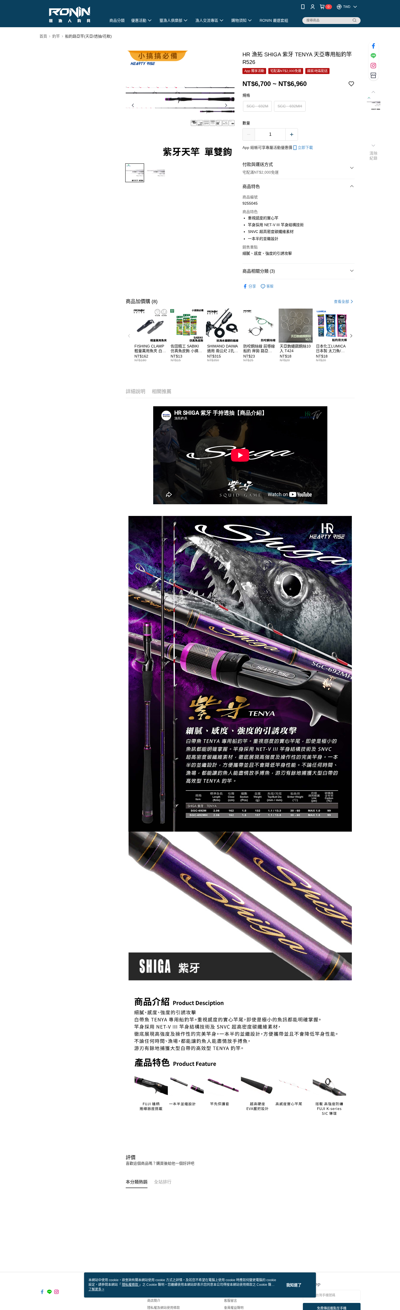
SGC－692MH (290, 106)
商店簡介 (153, 1301)
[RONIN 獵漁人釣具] (69, 14)
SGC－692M (257, 106)
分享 (252, 286)
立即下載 (305, 147)
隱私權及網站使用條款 (163, 1308)
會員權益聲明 (234, 1308)
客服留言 (230, 1301)
